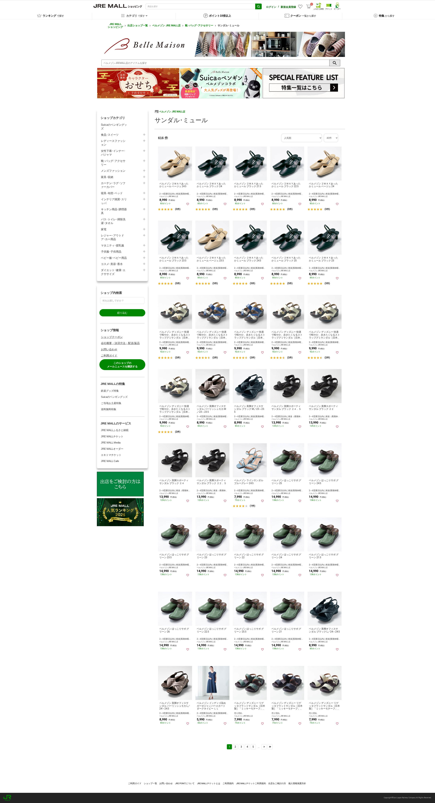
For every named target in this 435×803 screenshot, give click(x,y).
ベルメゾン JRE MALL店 (166, 25)
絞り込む (122, 312)
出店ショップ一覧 (137, 25)
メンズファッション (113, 170)
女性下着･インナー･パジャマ (113, 152)
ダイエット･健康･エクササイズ (113, 272)
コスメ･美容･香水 (112, 264)
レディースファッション (113, 142)
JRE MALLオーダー (112, 448)
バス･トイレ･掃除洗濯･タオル (113, 221)
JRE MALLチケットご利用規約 (251, 783)
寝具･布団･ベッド (112, 193)
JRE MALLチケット (112, 436)
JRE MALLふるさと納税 (114, 430)
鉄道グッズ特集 (110, 390)
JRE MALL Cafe (110, 461)
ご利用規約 (228, 783)
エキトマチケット (111, 454)
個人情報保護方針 (297, 783)
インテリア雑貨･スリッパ (114, 201)
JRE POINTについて (185, 783)
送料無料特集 (108, 409)
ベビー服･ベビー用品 (114, 257)
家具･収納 (107, 177)
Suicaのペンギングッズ (114, 126)
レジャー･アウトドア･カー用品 (112, 237)
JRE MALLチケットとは (208, 783)
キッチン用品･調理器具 (114, 211)
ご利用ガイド (109, 355)
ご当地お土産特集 (111, 403)
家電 (103, 229)
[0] (308, 6)
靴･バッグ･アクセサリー (199, 25)
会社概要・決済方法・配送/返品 (120, 343)
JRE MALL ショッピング (115, 26)
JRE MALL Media (110, 442)
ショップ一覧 (150, 783)
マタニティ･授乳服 (112, 245)
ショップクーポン (112, 337)
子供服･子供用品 (111, 251)
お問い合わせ (109, 349)
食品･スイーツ (110, 134)
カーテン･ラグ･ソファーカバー (113, 185)
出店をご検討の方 (277, 783)
